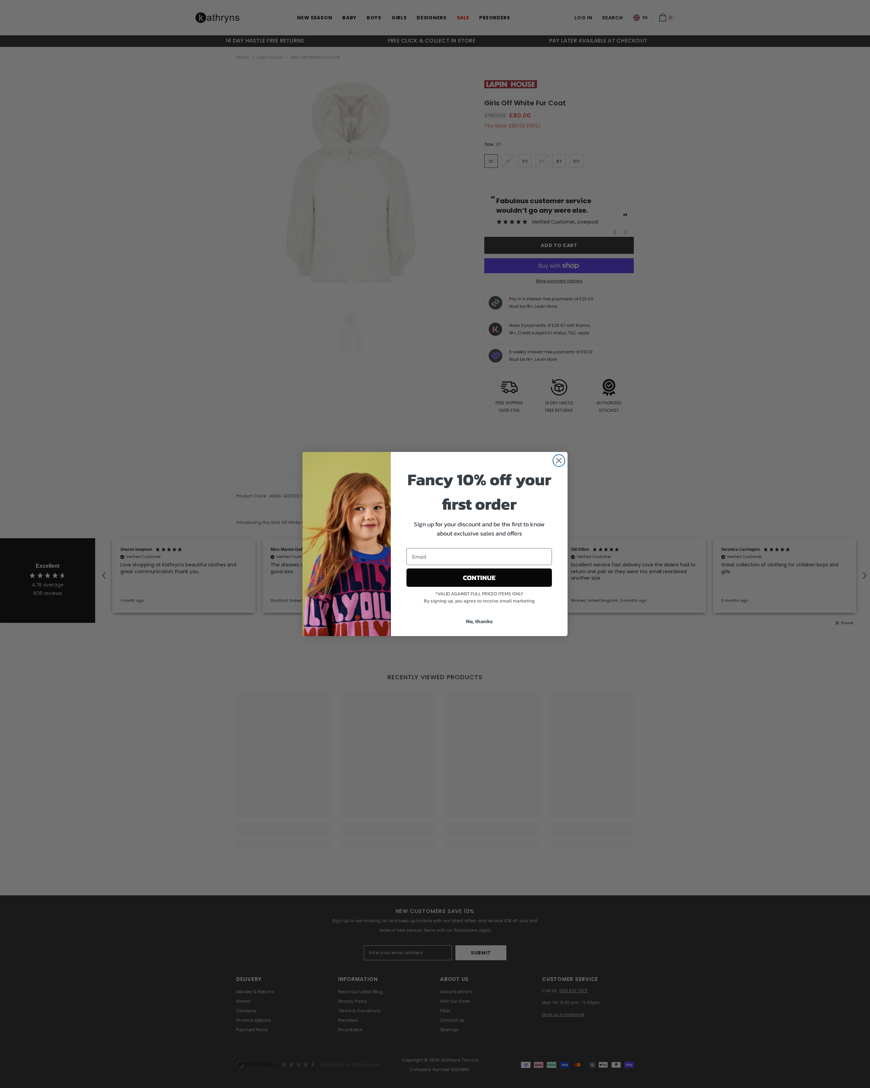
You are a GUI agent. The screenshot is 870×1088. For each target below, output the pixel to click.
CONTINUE (479, 578)
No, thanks (479, 621)
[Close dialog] (559, 461)
